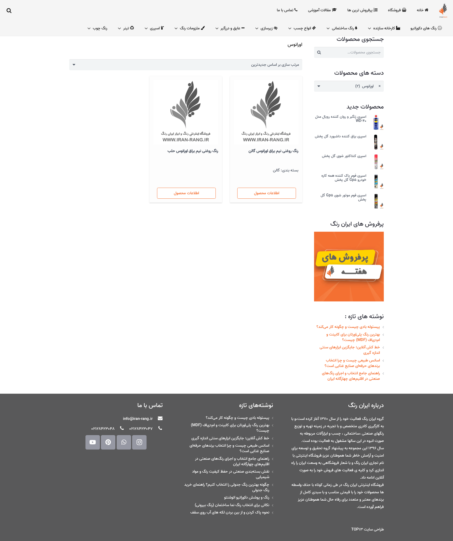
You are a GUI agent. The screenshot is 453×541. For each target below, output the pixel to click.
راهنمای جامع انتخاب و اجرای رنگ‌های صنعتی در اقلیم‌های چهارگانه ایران (351, 376)
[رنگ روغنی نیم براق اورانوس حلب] (185, 112)
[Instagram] (139, 442)
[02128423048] (120, 428)
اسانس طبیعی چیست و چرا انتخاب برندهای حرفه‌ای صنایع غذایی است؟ (352, 363)
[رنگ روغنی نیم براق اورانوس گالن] (266, 112)
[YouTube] (92, 442)
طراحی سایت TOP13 (367, 529)
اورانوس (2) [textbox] (368, 86)
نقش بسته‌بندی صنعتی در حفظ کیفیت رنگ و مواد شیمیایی (230, 474)
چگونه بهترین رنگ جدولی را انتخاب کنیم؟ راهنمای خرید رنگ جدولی (226, 487)
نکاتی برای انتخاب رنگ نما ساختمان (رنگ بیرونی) (232, 505)
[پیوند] (443, 10)
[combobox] (349, 86)
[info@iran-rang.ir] (158, 419)
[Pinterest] (108, 442)
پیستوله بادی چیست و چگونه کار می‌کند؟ (348, 327)
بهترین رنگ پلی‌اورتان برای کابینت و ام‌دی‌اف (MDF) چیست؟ (353, 337)
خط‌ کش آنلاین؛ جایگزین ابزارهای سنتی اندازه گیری (350, 350)
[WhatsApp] (124, 442)
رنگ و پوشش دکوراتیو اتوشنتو (246, 497)
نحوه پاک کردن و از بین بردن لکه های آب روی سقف (229, 512)
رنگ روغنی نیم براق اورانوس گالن (273, 151)
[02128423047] (158, 428)
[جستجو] (9, 10)
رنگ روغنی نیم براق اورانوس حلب (193, 151)
